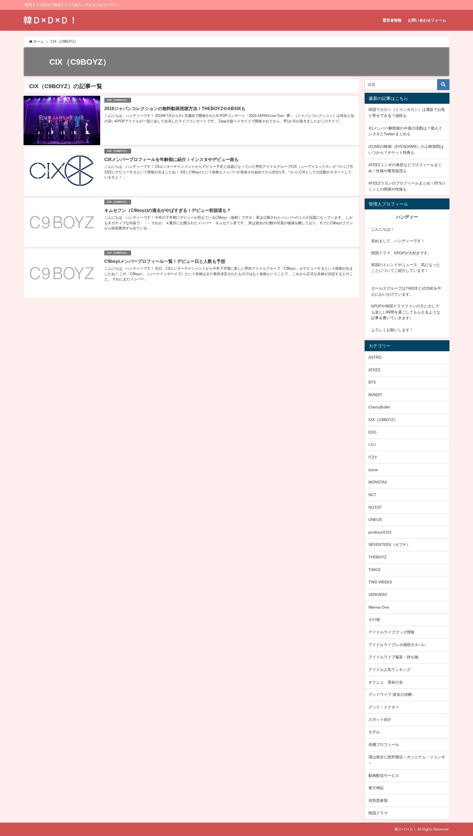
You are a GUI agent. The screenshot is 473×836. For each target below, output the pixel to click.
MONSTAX (377, 482)
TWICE (374, 570)
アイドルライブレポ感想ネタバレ (397, 645)
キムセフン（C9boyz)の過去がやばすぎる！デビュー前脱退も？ (167, 210)
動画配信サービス (383, 775)
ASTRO (375, 357)
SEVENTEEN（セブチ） (389, 544)
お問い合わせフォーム (427, 20)
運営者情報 (392, 20)
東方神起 (376, 788)
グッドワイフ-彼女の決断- (390, 694)
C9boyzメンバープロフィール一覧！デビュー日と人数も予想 (164, 261)
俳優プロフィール (383, 744)
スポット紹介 (379, 719)
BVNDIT (375, 395)
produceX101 (380, 532)
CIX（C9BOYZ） (117, 100)
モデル (374, 732)
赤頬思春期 (378, 800)
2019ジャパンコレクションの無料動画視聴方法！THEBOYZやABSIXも (175, 108)
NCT (372, 495)
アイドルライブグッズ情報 (391, 632)
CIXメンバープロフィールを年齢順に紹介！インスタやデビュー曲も (171, 159)
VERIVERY (377, 594)
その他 (374, 619)
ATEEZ (374, 370)
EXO (372, 432)
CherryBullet (379, 407)
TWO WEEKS (380, 582)
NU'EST (375, 507)
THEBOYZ (377, 557)
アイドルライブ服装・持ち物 (393, 657)
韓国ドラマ (378, 813)
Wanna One (378, 607)
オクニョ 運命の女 (385, 682)
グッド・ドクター (383, 707)
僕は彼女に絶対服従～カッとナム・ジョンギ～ (406, 760)
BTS (372, 382)
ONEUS (375, 519)
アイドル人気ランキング (389, 669)
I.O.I (372, 444)
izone (373, 470)
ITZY (372, 457)
